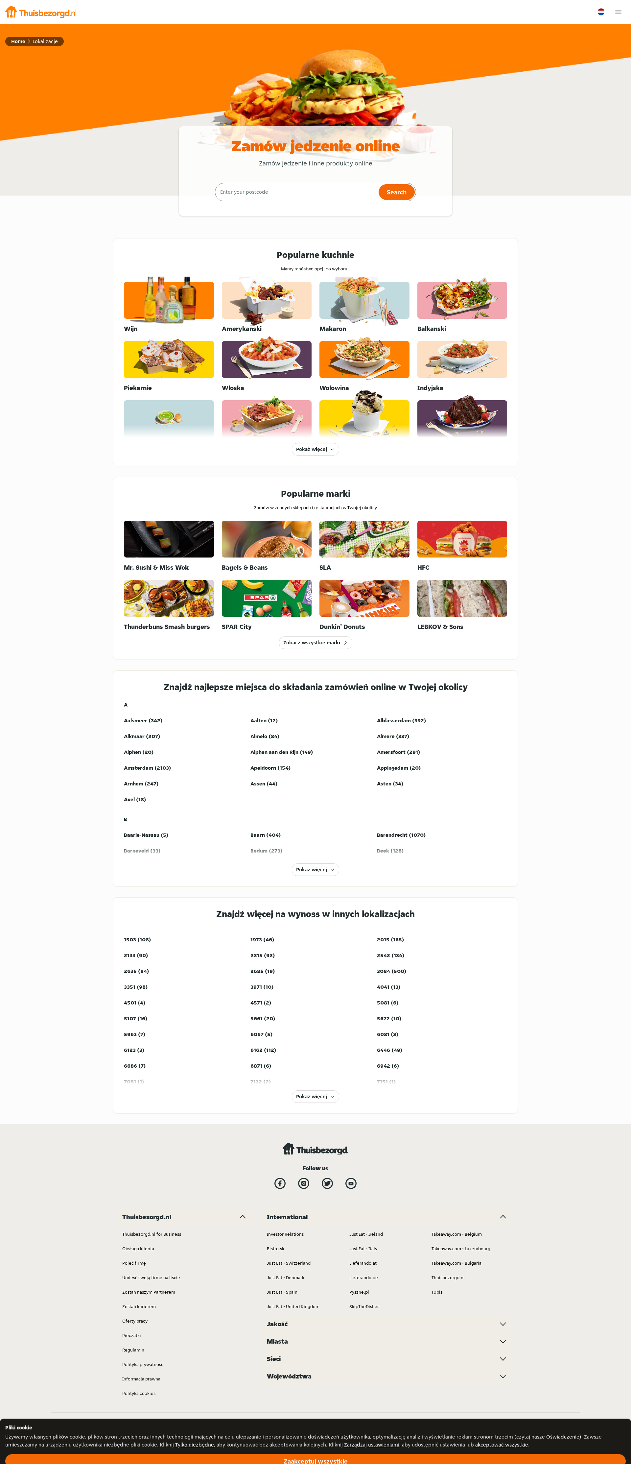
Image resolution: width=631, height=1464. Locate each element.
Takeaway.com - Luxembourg (461, 1249)
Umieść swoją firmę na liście (151, 1277)
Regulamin (133, 1350)
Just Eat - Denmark (285, 1277)
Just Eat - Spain (282, 1292)
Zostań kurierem (139, 1306)
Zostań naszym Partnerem (148, 1292)
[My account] (618, 12)
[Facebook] (280, 1183)
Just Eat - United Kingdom (293, 1306)
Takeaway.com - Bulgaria (456, 1263)
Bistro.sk (275, 1249)
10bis (437, 1292)
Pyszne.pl (359, 1292)
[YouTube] (351, 1183)
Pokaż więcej (311, 449)
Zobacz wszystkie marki (311, 642)
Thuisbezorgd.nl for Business (151, 1234)
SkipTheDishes (364, 1306)
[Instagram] (303, 1183)
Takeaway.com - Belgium (457, 1234)
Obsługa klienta (138, 1249)
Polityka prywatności (143, 1364)
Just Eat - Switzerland (289, 1263)
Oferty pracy (135, 1321)
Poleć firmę (134, 1263)
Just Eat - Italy (363, 1249)
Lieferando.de (363, 1277)
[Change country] (601, 12)
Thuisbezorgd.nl (448, 1277)
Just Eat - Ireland (366, 1234)
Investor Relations (285, 1234)
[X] (327, 1183)
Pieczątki (131, 1335)
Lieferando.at (363, 1263)
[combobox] (296, 192)
